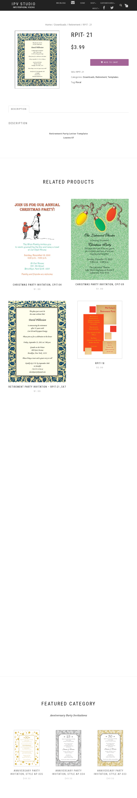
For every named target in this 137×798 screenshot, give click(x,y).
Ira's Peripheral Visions (24, 7)
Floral (78, 82)
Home (82, 3)
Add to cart (111, 62)
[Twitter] (112, 8)
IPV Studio (24, 4)
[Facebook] (104, 8)
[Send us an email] (72, 2)
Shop (93, 3)
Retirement (74, 24)
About (95, 8)
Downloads (60, 24)
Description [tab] (19, 109)
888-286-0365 (60, 3)
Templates (113, 77)
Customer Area (107, 3)
